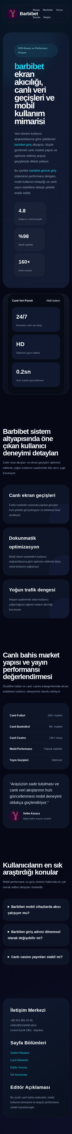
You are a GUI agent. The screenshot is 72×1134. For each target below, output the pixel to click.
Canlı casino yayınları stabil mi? (37, 957)
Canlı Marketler (19, 1060)
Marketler (48, 10)
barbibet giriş (23, 144)
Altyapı (36, 10)
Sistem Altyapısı (19, 1052)
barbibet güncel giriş (42, 170)
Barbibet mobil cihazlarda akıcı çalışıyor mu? (34, 910)
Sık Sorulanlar (18, 1074)
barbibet (29, 66)
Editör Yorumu (18, 1067)
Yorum (59, 10)
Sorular (36, 17)
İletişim (47, 17)
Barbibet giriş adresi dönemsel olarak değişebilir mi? (34, 935)
